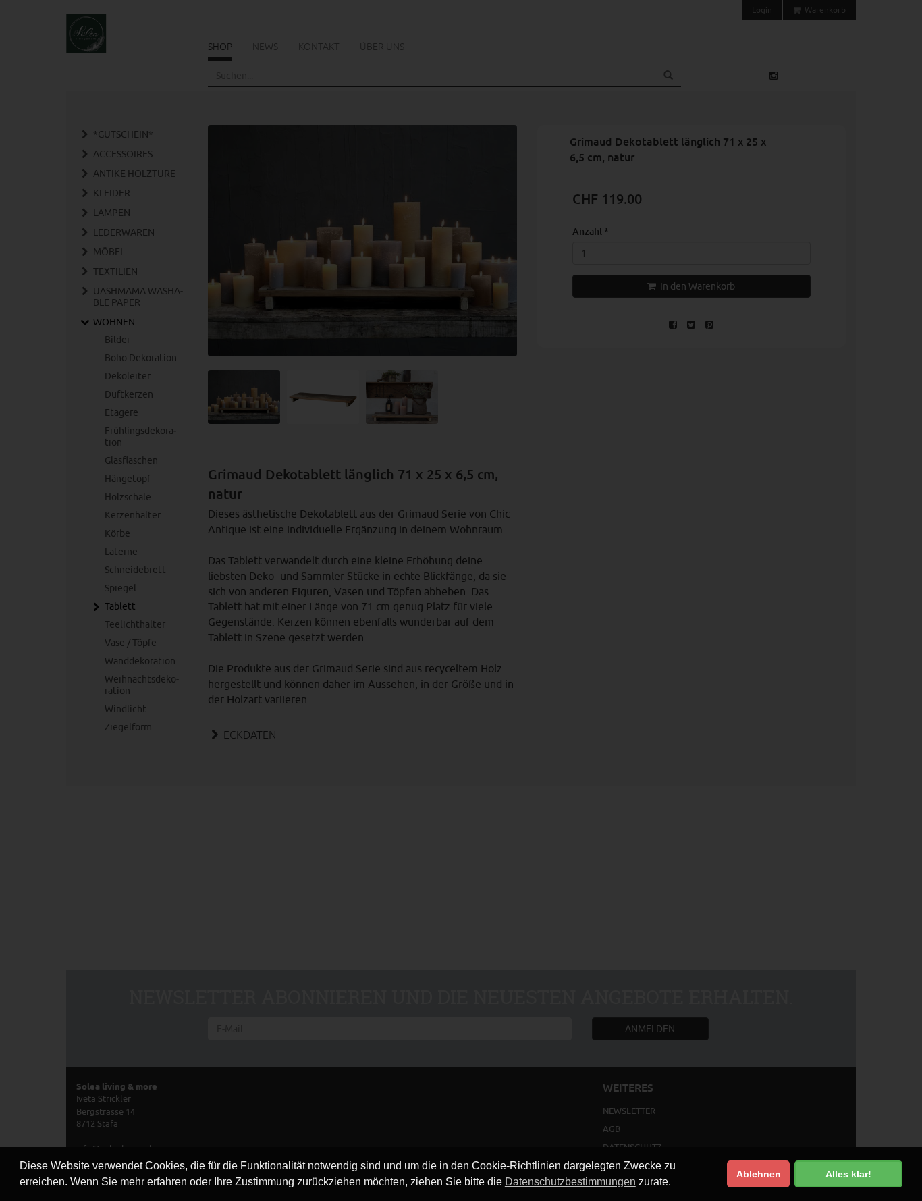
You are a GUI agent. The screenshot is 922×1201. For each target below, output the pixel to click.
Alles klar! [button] (848, 1174)
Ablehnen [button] (758, 1174)
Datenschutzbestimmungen (570, 1181)
